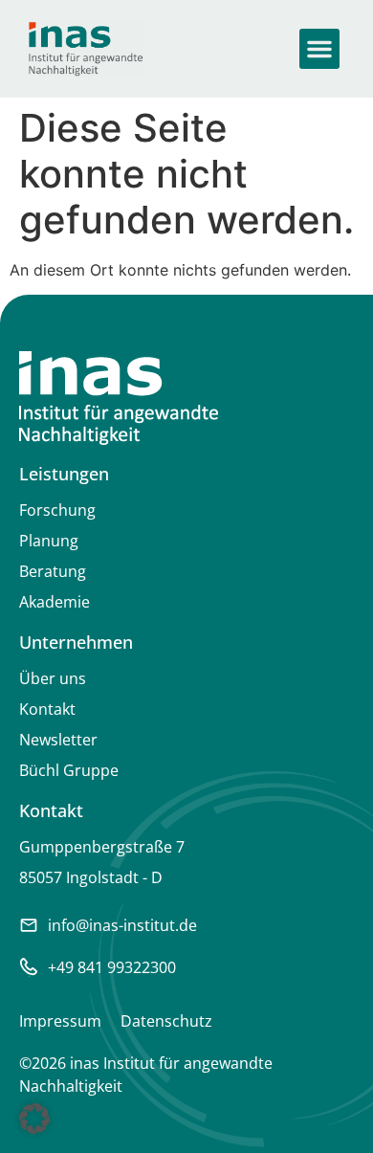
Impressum (60, 1020)
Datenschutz (166, 1020)
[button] (319, 49)
